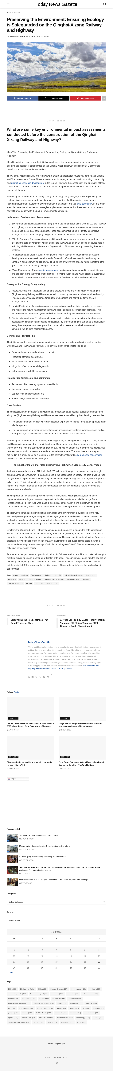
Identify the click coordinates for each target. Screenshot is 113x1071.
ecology (24, 575)
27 (56, 968)
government (28, 998)
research (60, 1013)
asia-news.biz (89, 665)
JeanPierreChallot (44, 1003)
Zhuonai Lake (52, 583)
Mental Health (45, 1008)
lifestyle (91, 1003)
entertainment (90, 994)
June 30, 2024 (34, 36)
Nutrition (98, 1008)
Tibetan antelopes (15, 583)
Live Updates (26, 1008)
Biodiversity (27, 989)
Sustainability (65, 1018)
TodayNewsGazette (17, 36)
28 (71, 968)
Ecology (17, 13)
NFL (86, 1008)
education (73, 994)
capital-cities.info (43, 669)
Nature (61, 1008)
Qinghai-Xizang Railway (54, 579)
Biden (12, 989)
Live (11, 1008)
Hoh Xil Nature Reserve (73, 575)
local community (84, 204)
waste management (48, 270)
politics (27, 1013)
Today (98, 1018)
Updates (52, 1022)
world (81, 1022)
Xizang (29, 583)
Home (9, 13)
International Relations (19, 1003)
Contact (50, 1044)
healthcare (59, 998)
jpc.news (68, 669)
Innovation (75, 998)
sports (13, 1018)
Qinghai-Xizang (35, 579)
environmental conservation (88, 455)
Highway (48, 575)
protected (12, 579)
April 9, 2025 (13, 730)
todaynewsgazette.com (59, 1057)
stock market (46, 1018)
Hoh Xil (58, 575)
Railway (86, 579)
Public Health (44, 1013)
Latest (61, 1003)
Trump (38, 1022)
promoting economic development (27, 183)
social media (92, 1013)
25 (28, 968)
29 (85, 968)
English (13, 779)
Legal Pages (60, 1044)
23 (99, 962)
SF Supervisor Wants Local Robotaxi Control (38, 835)
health (44, 998)
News (74, 1008)
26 (42, 968)
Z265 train (39, 583)
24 (14, 968)
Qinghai (22, 579)
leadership (76, 1003)
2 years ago (26, 874)
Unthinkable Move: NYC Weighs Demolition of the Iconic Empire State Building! (53, 880)
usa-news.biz (57, 669)
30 (99, 968)
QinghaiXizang (73, 579)
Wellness (67, 1022)
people (13, 1013)
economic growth (17, 994)
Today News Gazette (56, 4)
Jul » (11, 972)
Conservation (78, 989)
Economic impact (39, 994)
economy (57, 994)
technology (83, 1018)
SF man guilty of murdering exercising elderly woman (42, 857)
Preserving (90, 575)
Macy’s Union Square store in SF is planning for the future (44, 846)
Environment (36, 575)
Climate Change (59, 989)
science (75, 1013)
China (15, 575)
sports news (29, 1018)
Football (13, 998)
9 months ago (27, 839)
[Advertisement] (57, 111)
